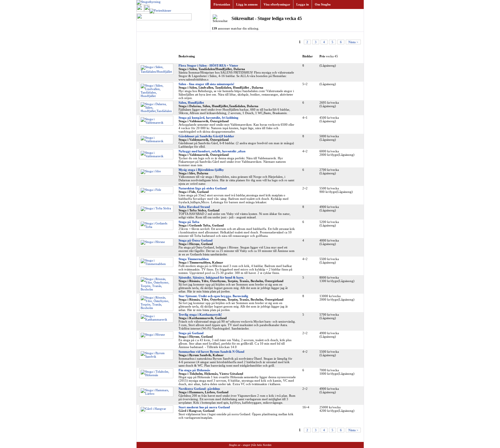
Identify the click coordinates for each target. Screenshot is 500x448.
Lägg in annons (247, 4)
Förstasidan (222, 4)
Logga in (302, 4)
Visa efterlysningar (277, 4)
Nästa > (353, 42)
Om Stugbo (323, 4)
